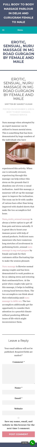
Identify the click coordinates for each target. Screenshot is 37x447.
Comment (19, 361)
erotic (11, 219)
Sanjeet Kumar (24, 104)
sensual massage (22, 219)
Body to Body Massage (18, 112)
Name (18, 387)
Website (18, 408)
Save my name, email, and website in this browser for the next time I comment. (18, 425)
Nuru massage (9, 266)
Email (18, 398)
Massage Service (18, 115)
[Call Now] (32, 443)
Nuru (4, 219)
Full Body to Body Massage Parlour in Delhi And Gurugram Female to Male (18, 13)
